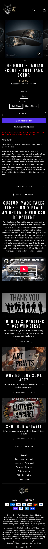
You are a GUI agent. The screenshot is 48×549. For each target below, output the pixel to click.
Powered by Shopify (24, 547)
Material (24, 101)
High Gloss (16, 106)
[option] (24, 39)
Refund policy (24, 471)
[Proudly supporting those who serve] (24, 305)
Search (24, 455)
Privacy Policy (24, 479)
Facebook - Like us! (24, 459)
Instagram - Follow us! (24, 463)
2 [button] (25, 60)
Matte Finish (31, 106)
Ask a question (24, 186)
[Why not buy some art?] (24, 359)
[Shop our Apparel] (24, 410)
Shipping (14, 83)
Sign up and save (24, 447)
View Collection (24, 392)
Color (24, 92)
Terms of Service (24, 467)
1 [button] (23, 60)
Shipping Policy (24, 475)
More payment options (24, 126)
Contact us (24, 341)
